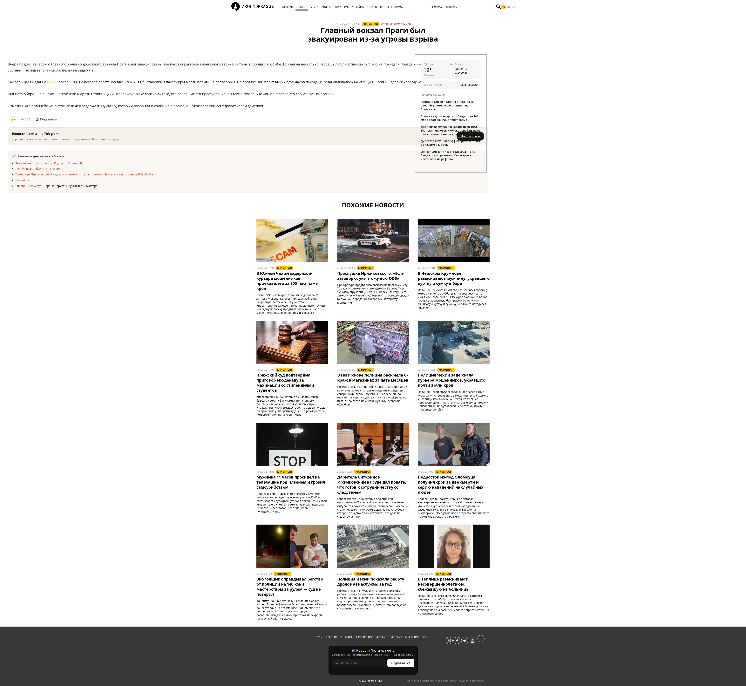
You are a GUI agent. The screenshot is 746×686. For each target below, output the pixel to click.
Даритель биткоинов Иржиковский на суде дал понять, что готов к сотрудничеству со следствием (371, 485)
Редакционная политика (370, 636)
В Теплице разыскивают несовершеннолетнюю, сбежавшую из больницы (444, 584)
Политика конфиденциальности (407, 636)
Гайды (318, 636)
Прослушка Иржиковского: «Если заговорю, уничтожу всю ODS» (370, 276)
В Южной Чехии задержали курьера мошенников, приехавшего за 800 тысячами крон (287, 281)
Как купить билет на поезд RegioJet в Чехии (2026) (50, 163)
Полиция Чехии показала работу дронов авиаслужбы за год (370, 582)
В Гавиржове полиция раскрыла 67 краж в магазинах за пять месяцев (372, 378)
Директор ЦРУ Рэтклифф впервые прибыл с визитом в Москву (450, 142)
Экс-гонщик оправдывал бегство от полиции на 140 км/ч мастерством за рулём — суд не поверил (289, 587)
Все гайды (22, 180)
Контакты (346, 636)
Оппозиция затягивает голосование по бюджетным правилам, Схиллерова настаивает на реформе (448, 155)
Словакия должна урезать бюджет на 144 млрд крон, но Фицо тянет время (449, 118)
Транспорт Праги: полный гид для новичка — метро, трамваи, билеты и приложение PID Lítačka (84, 174)
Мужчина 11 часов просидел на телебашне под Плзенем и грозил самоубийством (290, 482)
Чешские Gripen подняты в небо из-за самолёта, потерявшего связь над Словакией (447, 105)
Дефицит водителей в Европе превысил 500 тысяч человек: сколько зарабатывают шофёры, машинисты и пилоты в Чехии (450, 130)
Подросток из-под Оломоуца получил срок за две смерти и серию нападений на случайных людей (451, 485)
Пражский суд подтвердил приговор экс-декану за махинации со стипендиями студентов (285, 383)
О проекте (331, 636)
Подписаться (400, 663)
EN (508, 7)
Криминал (370, 24)
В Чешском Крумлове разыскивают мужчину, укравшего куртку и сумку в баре (454, 278)
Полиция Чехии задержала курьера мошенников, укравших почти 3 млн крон (451, 380)
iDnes (52, 82)
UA (513, 7)
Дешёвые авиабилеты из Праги (37, 169)
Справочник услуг (28, 186)
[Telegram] (481, 640)
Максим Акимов (400, 24)
